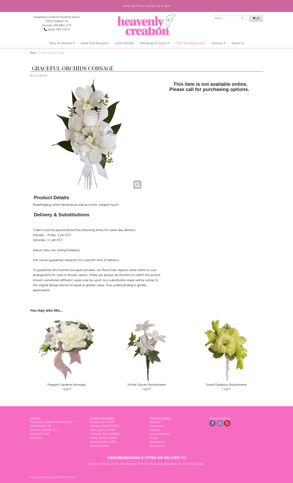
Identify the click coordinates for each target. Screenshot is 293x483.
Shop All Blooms (60, 43)
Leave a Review (159, 434)
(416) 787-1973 (58, 29)
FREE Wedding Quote (190, 43)
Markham (94, 464)
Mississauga (157, 464)
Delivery (154, 430)
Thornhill (142, 464)
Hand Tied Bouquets (95, 43)
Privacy (153, 438)
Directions (36, 438)
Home (32, 52)
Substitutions (157, 442)
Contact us (156, 426)
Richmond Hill (109, 464)
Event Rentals (124, 43)
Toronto (189, 464)
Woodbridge (127, 464)
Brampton (171, 464)
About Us (237, 43)
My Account (156, 446)
